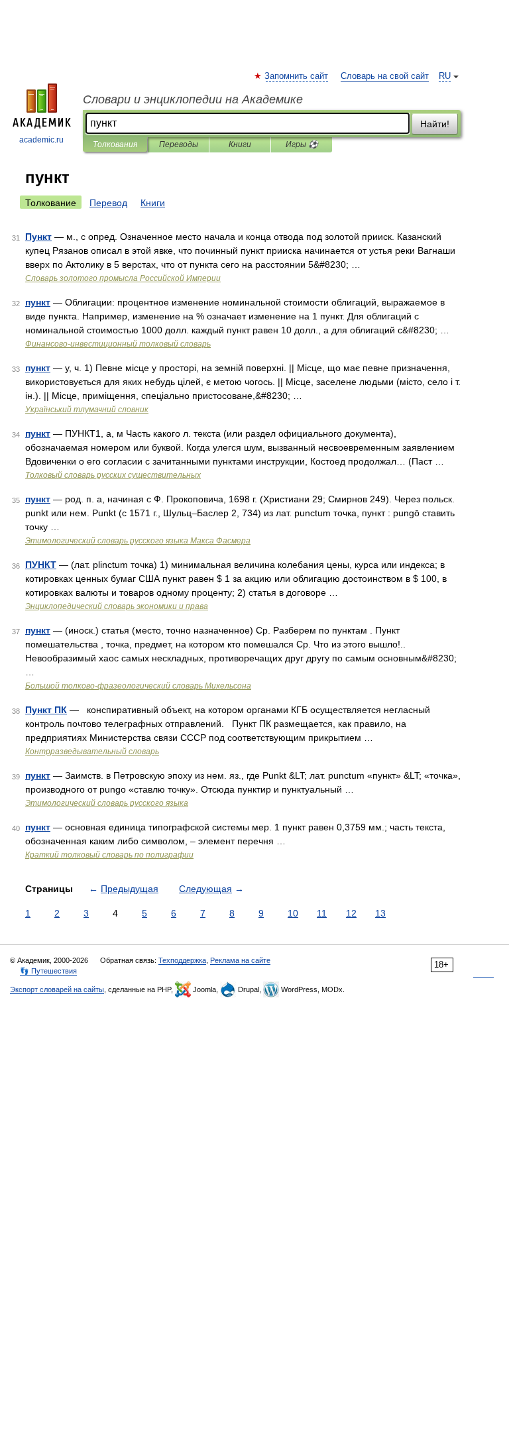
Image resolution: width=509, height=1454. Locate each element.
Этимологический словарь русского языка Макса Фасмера (138, 540)
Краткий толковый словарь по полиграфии (109, 855)
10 (293, 913)
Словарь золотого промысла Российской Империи (123, 278)
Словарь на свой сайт (385, 76)
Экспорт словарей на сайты (57, 989)
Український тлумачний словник (86, 409)
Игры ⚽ (302, 144)
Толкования (115, 144)
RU (445, 76)
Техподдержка (182, 960)
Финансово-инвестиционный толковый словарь (118, 344)
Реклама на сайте (240, 960)
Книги (240, 144)
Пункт (38, 236)
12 (351, 913)
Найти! (434, 124)
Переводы (178, 144)
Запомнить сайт (297, 76)
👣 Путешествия (48, 971)
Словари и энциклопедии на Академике (193, 99)
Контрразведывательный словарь (92, 751)
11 (322, 913)
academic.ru (41, 139)
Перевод (108, 202)
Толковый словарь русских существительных (113, 475)
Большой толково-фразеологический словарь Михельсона (138, 686)
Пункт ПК (46, 709)
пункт (37, 302)
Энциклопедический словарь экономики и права (116, 606)
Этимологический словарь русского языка (106, 803)
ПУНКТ (40, 564)
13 (380, 913)
